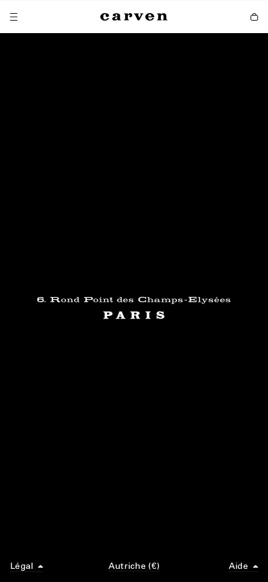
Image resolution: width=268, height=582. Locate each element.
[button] (26, 566)
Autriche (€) (134, 566)
